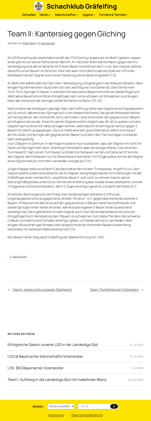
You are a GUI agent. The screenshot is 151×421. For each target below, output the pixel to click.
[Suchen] (114, 406)
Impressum (56, 415)
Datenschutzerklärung (87, 415)
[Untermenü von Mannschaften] (78, 15)
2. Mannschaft (46, 43)
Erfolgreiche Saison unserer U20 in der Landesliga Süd (53, 345)
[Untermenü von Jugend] (94, 15)
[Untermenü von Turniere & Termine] (128, 15)
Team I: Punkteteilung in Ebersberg (114, 289)
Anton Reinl (28, 43)
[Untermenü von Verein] (50, 15)
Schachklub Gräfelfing (82, 6)
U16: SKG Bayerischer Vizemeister (36, 368)
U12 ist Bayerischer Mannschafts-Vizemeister (45, 356)
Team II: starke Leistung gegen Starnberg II (42, 289)
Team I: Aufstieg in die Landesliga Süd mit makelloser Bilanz (57, 380)
